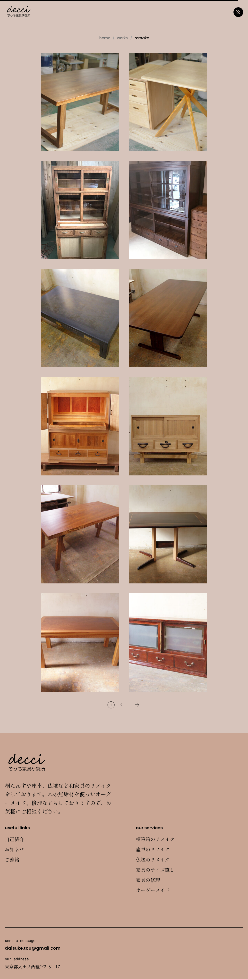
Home (104, 38)
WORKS (122, 38)
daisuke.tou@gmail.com (33, 948)
